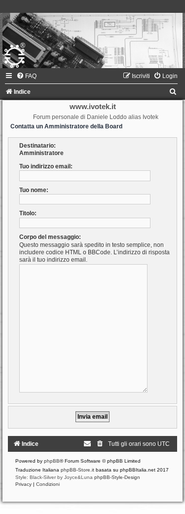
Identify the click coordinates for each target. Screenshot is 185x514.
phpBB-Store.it (77, 470)
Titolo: (28, 213)
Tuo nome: (33, 190)
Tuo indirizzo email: (46, 166)
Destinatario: (37, 145)
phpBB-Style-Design (117, 477)
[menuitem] (26, 76)
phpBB (52, 461)
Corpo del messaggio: (50, 237)
